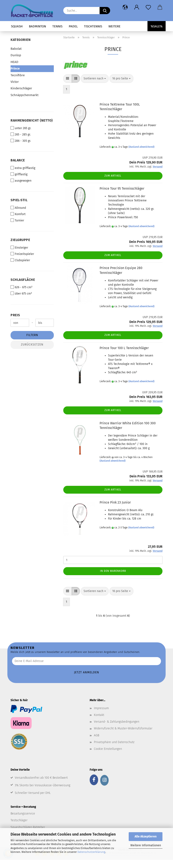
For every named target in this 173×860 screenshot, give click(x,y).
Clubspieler (22, 260)
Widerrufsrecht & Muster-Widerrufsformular (123, 728)
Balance (18, 160)
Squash (17, 26)
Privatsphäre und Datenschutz (114, 742)
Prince (15, 68)
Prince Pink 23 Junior (115, 502)
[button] (125, 7)
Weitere (114, 26)
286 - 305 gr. (23, 141)
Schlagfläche (23, 280)
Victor (15, 82)
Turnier (19, 220)
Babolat (16, 49)
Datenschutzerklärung (91, 851)
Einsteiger (21, 247)
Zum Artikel (112, 175)
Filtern (32, 335)
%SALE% (156, 26)
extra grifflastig (25, 168)
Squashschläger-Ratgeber (28, 827)
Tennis (57, 26)
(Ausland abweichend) (141, 146)
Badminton (37, 26)
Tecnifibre (18, 75)
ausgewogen (23, 180)
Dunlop (16, 55)
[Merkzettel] (148, 7)
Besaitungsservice (23, 813)
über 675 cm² (23, 293)
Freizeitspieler (24, 254)
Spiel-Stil (19, 200)
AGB (96, 735)
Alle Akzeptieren (146, 836)
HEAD (14, 62)
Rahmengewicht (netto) (32, 120)
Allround (20, 208)
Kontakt (99, 715)
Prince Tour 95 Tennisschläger (122, 188)
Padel (73, 26)
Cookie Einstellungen (108, 749)
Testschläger (19, 820)
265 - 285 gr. (23, 134)
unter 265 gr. (23, 128)
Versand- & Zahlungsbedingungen (116, 721)
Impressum (101, 708)
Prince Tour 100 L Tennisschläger (124, 348)
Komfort (20, 214)
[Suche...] (105, 10)
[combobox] (95, 78)
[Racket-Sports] (34, 10)
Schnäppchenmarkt (24, 95)
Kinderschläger (21, 88)
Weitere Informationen (145, 845)
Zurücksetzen (32, 344)
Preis (15, 315)
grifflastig (21, 174)
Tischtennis (93, 26)
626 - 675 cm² (23, 287)
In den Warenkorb (113, 570)
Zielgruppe (20, 240)
